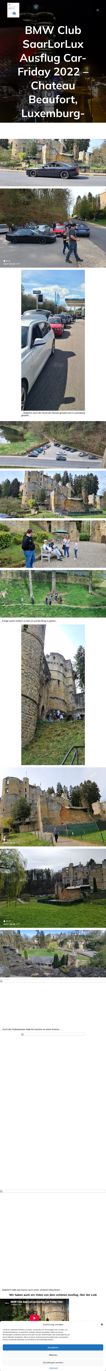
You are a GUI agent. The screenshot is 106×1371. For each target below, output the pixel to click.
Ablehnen (53, 1355)
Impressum (54, 1368)
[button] (101, 1324)
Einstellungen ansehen (53, 1362)
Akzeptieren (53, 1347)
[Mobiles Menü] (97, 10)
